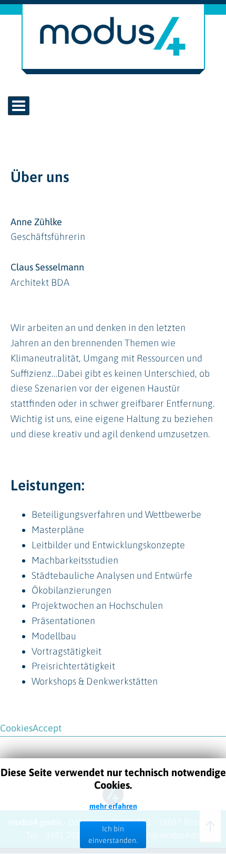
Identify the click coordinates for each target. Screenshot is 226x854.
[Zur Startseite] (113, 70)
